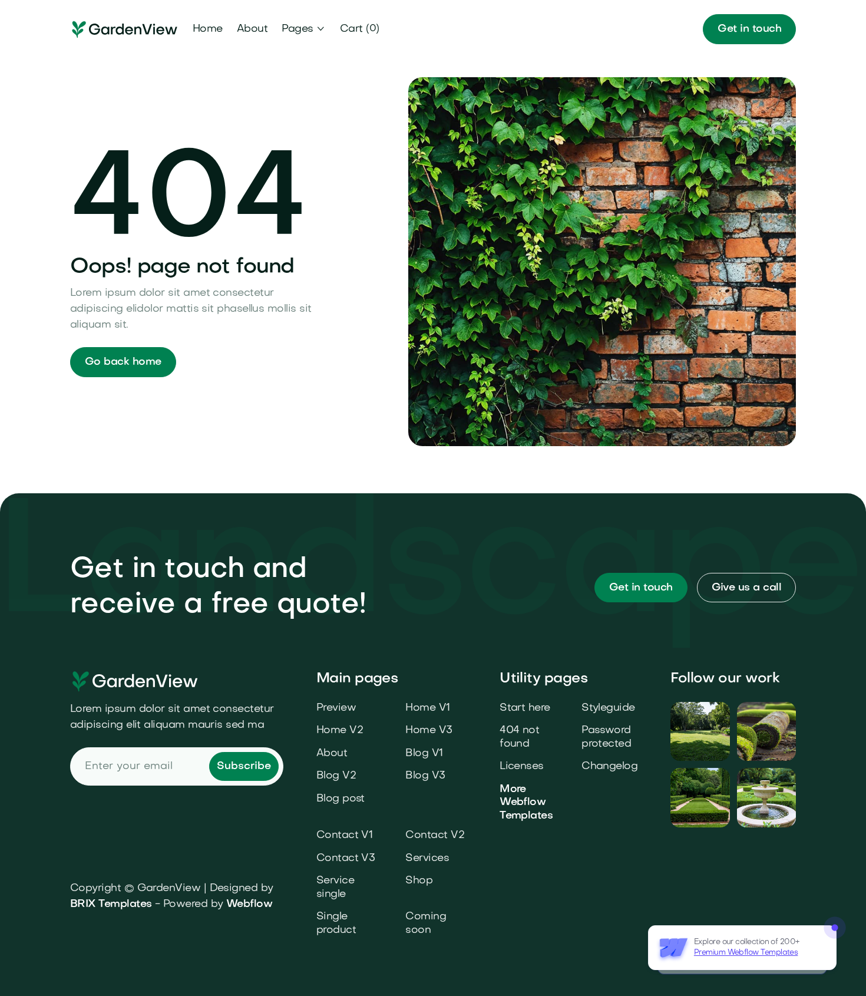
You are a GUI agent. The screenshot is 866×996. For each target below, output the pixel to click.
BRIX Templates (110, 904)
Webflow (249, 904)
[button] (304, 29)
